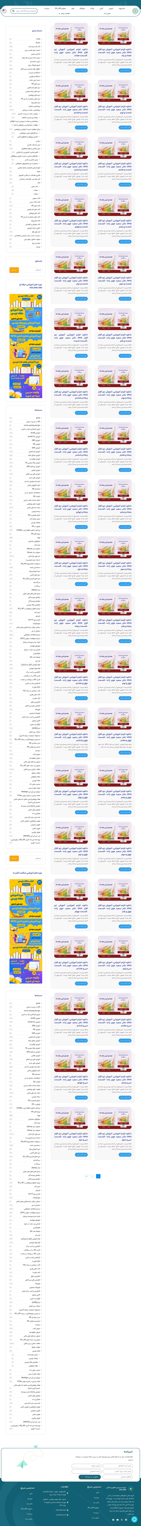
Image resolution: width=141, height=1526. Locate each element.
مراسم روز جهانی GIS (33, 747)
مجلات (36, 190)
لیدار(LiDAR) (36, 728)
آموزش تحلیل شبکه (34, 455)
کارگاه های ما (36, 687)
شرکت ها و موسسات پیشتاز (31, 642)
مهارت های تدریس (34, 788)
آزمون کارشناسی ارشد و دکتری (30, 429)
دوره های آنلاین (35, 575)
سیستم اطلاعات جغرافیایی (32, 635)
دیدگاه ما (37, 586)
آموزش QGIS (36, 448)
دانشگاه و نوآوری (34, 76)
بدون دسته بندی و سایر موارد (31, 58)
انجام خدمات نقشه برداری (32, 500)
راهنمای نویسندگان (34, 597)
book (38, 39)
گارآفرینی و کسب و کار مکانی (31, 717)
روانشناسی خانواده (34, 106)
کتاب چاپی (34, 186)
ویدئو (38, 247)
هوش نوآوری (36, 832)
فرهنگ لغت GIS (35, 657)
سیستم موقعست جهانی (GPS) (30, 638)
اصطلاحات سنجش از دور (32, 492)
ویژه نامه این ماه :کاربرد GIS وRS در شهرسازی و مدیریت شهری (25, 841)
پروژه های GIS (35, 534)
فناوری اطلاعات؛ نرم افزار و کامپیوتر (29, 175)
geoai (38, 418)
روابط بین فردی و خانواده (30, 117)
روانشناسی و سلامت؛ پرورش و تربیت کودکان (24, 121)
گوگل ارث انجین (35, 724)
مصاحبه (37, 750)
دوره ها (96, 1498)
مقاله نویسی (36, 780)
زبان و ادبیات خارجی (33, 145)
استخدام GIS (36, 489)
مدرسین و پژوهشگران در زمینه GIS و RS (27, 739)
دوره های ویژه (35, 102)
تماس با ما (107, 13)
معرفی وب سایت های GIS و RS (30, 765)
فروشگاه (82, 8)
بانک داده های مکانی (33, 507)
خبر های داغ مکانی (34, 556)
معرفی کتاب (36, 754)
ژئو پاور (38, 616)
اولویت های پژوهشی (33, 504)
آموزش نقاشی (35, 470)
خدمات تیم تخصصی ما (33, 560)
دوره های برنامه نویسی (33, 91)
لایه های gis (36, 232)
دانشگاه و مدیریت (34, 72)
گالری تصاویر (36, 721)
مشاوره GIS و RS (60, 8)
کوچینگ (37, 709)
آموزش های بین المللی (33, 474)
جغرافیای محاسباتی (34, 541)
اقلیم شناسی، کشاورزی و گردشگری (27, 152)
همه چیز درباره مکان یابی (32, 817)
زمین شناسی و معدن (31, 160)
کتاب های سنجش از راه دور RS (30, 217)
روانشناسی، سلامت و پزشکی (31, 110)
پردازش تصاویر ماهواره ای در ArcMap (28, 530)
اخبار (97, 1493)
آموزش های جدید (34, 478)
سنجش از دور (36, 631)
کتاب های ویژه (35, 220)
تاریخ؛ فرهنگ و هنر (34, 65)
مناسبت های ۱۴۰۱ (35, 784)
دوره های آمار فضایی (33, 87)
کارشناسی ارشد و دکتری (32, 683)
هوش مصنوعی (35, 825)
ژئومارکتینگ (36, 623)
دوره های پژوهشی (34, 95)
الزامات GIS (36, 496)
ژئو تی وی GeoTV (34, 620)
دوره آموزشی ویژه (34, 571)
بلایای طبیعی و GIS (34, 515)
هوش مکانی (36, 828)
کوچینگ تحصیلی (34, 713)
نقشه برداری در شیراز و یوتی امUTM (28, 795)
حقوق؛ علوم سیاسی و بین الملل (30, 69)
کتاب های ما (36, 698)
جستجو (14, 270)
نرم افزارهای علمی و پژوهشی (29, 133)
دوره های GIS (36, 84)
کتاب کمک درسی (35, 202)
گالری (101, 8)
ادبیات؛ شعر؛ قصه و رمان (32, 50)
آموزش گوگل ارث (34, 459)
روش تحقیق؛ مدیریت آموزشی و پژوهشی (27, 129)
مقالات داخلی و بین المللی (32, 769)
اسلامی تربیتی (35, 54)
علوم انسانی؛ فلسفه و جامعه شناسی (29, 168)
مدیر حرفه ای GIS (34, 743)
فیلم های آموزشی (34, 668)
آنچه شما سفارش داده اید (32, 481)
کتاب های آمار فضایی (33, 209)
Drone (38, 43)
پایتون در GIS (36, 526)
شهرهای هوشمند (35, 646)
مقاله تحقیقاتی (35, 777)
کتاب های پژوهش (34, 213)
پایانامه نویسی (35, 522)
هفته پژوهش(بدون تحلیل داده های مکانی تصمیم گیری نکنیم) (27, 801)
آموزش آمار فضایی (34, 451)
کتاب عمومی (36, 198)
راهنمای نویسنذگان (34, 601)
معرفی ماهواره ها (35, 758)
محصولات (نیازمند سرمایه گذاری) (29, 735)
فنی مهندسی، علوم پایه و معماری (30, 179)
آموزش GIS (36, 444)
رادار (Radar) (36, 590)
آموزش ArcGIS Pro (34, 436)
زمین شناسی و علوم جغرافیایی (30, 148)
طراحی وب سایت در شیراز (32, 649)
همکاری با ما (36, 813)
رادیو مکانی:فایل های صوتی (31, 593)
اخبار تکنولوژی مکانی (33, 485)
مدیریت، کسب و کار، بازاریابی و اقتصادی (27, 235)
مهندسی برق (36, 243)
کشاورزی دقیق (35, 702)
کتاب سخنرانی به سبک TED (31, 691)
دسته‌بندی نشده (35, 567)
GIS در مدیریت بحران (33, 421)
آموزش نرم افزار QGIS (33, 466)
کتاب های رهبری (35, 694)
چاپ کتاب (37, 545)
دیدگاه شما (36, 582)
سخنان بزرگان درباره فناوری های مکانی (28, 627)
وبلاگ (92, 8)
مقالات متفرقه (36, 773)
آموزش (111, 8)
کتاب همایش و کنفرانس (32, 224)
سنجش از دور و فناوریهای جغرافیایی (27, 163)
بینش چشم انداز (35, 519)
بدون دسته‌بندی (35, 61)
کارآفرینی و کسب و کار (33, 672)
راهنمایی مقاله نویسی (33, 605)
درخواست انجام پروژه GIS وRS (30, 564)
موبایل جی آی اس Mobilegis (30, 792)
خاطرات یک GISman (33, 549)
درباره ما (47, 8)
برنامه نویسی (36, 511)
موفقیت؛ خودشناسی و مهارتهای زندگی (26, 125)
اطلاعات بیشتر (65, 13)
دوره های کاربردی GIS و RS (31, 578)
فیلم (72, 8)
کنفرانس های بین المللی (32, 706)
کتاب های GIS (35, 206)
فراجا (38, 171)
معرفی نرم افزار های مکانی (32, 762)
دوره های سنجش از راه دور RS (30, 99)
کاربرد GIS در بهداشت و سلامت (30, 679)
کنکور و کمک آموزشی (33, 228)
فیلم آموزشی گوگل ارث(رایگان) (30, 664)
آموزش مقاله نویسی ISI (32, 463)
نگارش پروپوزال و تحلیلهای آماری (28, 137)
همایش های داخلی (34, 810)
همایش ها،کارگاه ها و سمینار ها (30, 806)
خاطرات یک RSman (33, 552)
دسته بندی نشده (34, 80)
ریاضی (38, 141)
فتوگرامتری (36, 653)
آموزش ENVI (36, 440)
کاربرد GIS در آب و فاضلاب (32, 676)
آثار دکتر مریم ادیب (34, 46)
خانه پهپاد (122, 8)
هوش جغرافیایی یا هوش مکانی (30, 821)
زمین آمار (37, 612)
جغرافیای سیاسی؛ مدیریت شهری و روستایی (24, 156)
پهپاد (38, 537)
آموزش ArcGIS (35, 433)
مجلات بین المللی (34, 732)
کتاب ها (96, 1503)
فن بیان (37, 661)
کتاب (38, 183)
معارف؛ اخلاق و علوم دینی (32, 239)
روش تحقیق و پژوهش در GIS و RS (29, 608)
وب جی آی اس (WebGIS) (31, 836)
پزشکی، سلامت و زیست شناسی (28, 114)
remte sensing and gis (32, 425)
